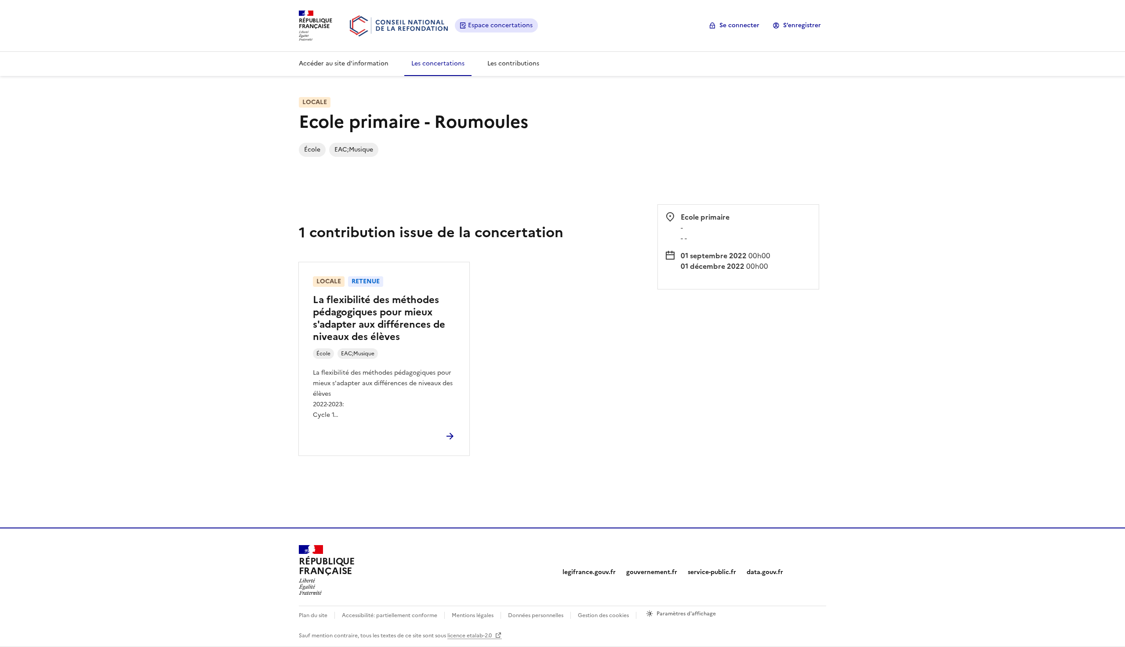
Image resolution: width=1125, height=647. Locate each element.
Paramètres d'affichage (686, 614)
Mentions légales (473, 615)
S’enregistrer (802, 25)
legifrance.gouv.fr (589, 572)
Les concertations (438, 63)
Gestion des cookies (603, 615)
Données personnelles (535, 615)
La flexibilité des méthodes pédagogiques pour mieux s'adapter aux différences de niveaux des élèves (379, 318)
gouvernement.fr (651, 572)
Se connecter (739, 25)
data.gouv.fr (765, 572)
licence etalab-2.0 (470, 636)
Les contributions (513, 63)
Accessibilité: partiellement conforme (389, 615)
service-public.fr (712, 572)
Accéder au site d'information (343, 63)
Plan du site (313, 615)
